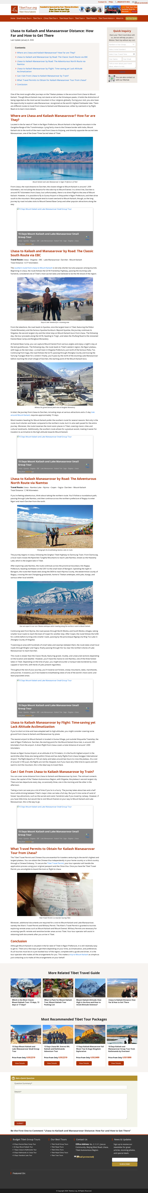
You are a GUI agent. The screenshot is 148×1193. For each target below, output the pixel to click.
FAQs (111, 2)
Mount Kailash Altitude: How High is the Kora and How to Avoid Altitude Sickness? (88, 1002)
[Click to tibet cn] (133, 1180)
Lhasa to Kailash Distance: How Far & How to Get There (122, 1001)
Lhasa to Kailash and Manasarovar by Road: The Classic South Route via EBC (52, 57)
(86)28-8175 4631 (123, 2)
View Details (20, 1063)
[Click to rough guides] (124, 1180)
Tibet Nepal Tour (65, 18)
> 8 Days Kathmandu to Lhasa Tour (24, 1152)
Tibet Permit (90, 18)
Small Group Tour (23, 18)
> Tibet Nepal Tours (57, 1147)
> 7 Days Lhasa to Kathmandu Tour (24, 1150)
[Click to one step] (115, 1180)
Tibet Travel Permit (55, 863)
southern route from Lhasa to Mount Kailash (33, 268)
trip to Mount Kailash (79, 954)
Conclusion (22, 84)
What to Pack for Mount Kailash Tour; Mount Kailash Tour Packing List (58, 1002)
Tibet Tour (37, 18)
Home (13, 18)
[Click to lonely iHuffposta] (91, 1179)
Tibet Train (79, 18)
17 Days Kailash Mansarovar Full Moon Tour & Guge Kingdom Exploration (90, 1048)
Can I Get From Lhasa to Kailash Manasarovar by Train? (43, 75)
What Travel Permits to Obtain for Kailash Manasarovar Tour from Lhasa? (51, 80)
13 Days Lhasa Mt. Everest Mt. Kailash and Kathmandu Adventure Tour (57, 1048)
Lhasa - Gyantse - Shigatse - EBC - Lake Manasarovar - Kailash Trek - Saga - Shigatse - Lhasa (48, 241)
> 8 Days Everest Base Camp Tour (24, 1144)
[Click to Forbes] (76, 1179)
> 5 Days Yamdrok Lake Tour (22, 1155)
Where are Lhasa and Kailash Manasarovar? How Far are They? (46, 52)
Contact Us (102, 2)
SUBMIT (20, 1123)
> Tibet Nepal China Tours (59, 1152)
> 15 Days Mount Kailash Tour (22, 1147)
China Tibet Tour (50, 18)
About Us (119, 18)
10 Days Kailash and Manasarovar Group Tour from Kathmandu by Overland (121, 1048)
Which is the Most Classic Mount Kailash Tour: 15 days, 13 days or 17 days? (25, 1002)
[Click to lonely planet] (48, 1179)
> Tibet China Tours (57, 1150)
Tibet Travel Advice (105, 18)
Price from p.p (26, 244)
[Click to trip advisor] (62, 1180)
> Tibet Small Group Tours (59, 1144)
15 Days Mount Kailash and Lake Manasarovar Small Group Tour (48, 235)
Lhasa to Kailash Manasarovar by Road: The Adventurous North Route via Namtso (51, 63)
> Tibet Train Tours (56, 1155)
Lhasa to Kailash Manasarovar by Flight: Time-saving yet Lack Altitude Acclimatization (49, 70)
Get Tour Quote (131, 18)
